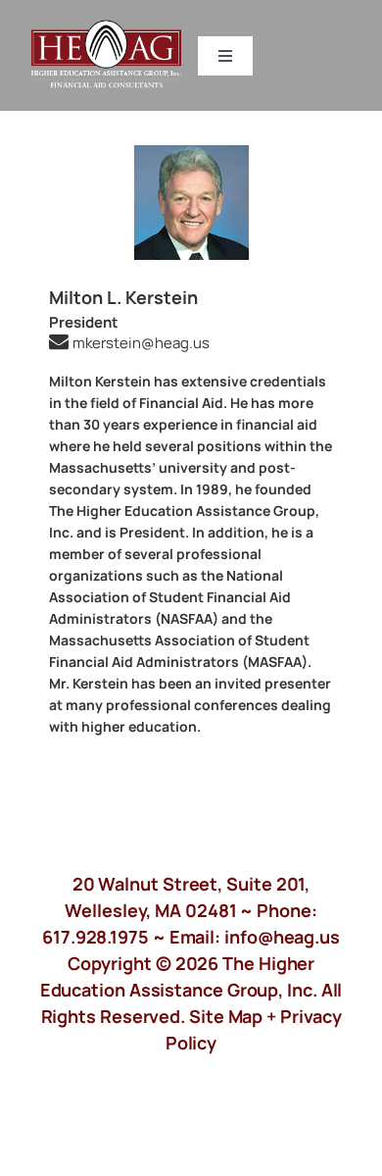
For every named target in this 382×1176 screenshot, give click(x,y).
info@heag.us (282, 936)
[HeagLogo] (106, 29)
